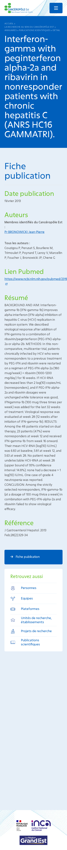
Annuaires (10, 30)
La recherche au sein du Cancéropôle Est (29, 26)
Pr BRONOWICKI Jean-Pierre (24, 232)
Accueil (8, 23)
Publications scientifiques (34, 30)
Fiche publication (27, 557)
